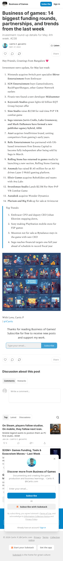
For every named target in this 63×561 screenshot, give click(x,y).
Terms (45, 537)
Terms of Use (45, 513)
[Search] (58, 417)
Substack (17, 554)
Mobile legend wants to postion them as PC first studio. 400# (24, 434)
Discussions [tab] (24, 417)
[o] (55, 429)
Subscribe (46, 4)
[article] (31, 434)
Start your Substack (24, 547)
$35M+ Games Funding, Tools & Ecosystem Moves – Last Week (21, 452)
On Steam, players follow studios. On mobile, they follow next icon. (22, 427)
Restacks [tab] (21, 381)
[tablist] (15, 381)
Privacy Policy (31, 519)
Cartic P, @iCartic (17, 44)
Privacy (37, 537)
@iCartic (8, 321)
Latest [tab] (13, 417)
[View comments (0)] (12, 54)
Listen (56, 45)
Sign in (57, 4)
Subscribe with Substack (33, 506)
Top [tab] (5, 417)
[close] (54, 458)
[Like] (5, 54)
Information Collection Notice (37, 516)
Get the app (46, 547)
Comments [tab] (9, 381)
